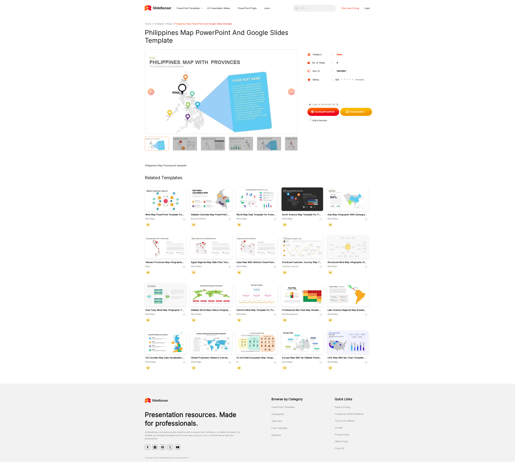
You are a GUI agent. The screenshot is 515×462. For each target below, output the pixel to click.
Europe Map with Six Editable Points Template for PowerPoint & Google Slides (301, 357)
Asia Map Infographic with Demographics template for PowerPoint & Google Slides (347, 214)
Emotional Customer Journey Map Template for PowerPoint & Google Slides (301, 262)
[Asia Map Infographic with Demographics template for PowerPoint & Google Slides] (348, 199)
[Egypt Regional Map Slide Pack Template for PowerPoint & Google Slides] (211, 247)
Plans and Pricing (350, 8)
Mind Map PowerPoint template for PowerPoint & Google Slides (165, 214)
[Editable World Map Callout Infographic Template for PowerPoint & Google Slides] (211, 294)
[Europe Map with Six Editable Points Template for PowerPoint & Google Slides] (302, 342)
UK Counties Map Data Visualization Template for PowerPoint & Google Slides (165, 357)
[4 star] (350, 79)
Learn (267, 8)
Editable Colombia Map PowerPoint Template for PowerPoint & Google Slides (210, 214)
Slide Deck (276, 421)
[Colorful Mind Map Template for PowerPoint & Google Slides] (256, 294)
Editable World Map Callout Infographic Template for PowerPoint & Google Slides (210, 310)
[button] (183, 92)
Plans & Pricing (342, 407)
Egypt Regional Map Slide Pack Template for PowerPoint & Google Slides (210, 262)
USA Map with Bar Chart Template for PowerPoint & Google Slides (347, 357)
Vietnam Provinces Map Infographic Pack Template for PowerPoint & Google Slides (165, 262)
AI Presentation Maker (218, 8)
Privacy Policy (342, 434)
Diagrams (276, 435)
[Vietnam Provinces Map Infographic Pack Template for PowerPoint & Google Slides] (165, 247)
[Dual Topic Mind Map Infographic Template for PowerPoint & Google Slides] (165, 294)
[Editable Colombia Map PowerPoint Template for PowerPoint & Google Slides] (211, 199)
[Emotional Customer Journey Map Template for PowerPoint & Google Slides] (302, 247)
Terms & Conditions (344, 420)
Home (148, 23)
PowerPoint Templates (188, 8)
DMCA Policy (341, 441)
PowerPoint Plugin (247, 8)
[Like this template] (184, 219)
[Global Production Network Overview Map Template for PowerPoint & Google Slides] (211, 342)
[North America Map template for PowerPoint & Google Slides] (302, 199)
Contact (339, 427)
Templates (159, 23)
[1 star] (341, 79)
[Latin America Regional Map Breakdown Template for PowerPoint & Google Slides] (348, 294)
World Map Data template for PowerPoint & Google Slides (256, 214)
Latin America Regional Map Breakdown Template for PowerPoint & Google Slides (347, 310)
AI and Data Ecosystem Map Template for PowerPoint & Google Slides (256, 357)
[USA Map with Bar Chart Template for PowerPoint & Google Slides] (348, 342)
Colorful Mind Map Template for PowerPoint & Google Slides (256, 310)
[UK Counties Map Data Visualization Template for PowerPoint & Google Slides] (165, 342)
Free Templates (279, 428)
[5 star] (353, 79)
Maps (169, 23)
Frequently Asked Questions (349, 414)
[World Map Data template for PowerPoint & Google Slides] (256, 199)
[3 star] (347, 79)
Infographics (277, 414)
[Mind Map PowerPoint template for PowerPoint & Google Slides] (165, 199)
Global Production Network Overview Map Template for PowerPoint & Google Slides (210, 357)
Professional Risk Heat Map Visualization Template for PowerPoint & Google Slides (301, 310)
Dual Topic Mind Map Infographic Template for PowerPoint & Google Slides (165, 310)
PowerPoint (324, 112)
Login (367, 8)
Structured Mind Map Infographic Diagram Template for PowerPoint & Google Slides (347, 262)
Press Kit (339, 448)
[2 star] (344, 79)
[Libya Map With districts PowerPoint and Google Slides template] (256, 247)
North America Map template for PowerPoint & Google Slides (301, 214)
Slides (357, 112)
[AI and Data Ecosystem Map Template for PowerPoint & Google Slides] (256, 342)
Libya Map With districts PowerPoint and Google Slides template (256, 262)
